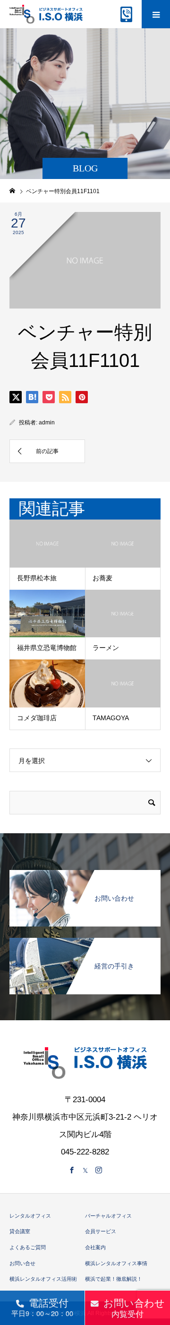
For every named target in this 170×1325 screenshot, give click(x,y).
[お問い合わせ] (85, 875)
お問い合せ (22, 1263)
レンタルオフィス (30, 1216)
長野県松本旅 (37, 578)
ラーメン (106, 647)
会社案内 (95, 1247)
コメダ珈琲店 (37, 718)
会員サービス (100, 1231)
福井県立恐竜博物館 (46, 647)
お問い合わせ (134, 1307)
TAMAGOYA (111, 718)
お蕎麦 (102, 578)
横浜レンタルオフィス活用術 (43, 1279)
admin (47, 422)
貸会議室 (19, 1231)
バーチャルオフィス (108, 1216)
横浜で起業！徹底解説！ (113, 1279)
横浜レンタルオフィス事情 (116, 1263)
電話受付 (42, 1306)
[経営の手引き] (85, 943)
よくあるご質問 (27, 1247)
